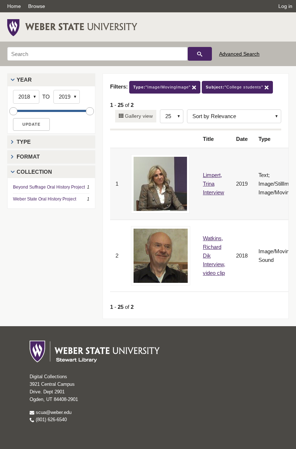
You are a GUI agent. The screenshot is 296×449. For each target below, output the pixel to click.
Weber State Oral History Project (44, 199)
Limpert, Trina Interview (213, 183)
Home (14, 6)
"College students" (235, 87)
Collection (34, 172)
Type (24, 142)
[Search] (200, 54)
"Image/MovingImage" (162, 87)
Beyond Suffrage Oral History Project (49, 187)
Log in (285, 6)
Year (24, 80)
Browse (36, 6)
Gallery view (138, 116)
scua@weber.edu (52, 412)
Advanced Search (239, 54)
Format (28, 157)
